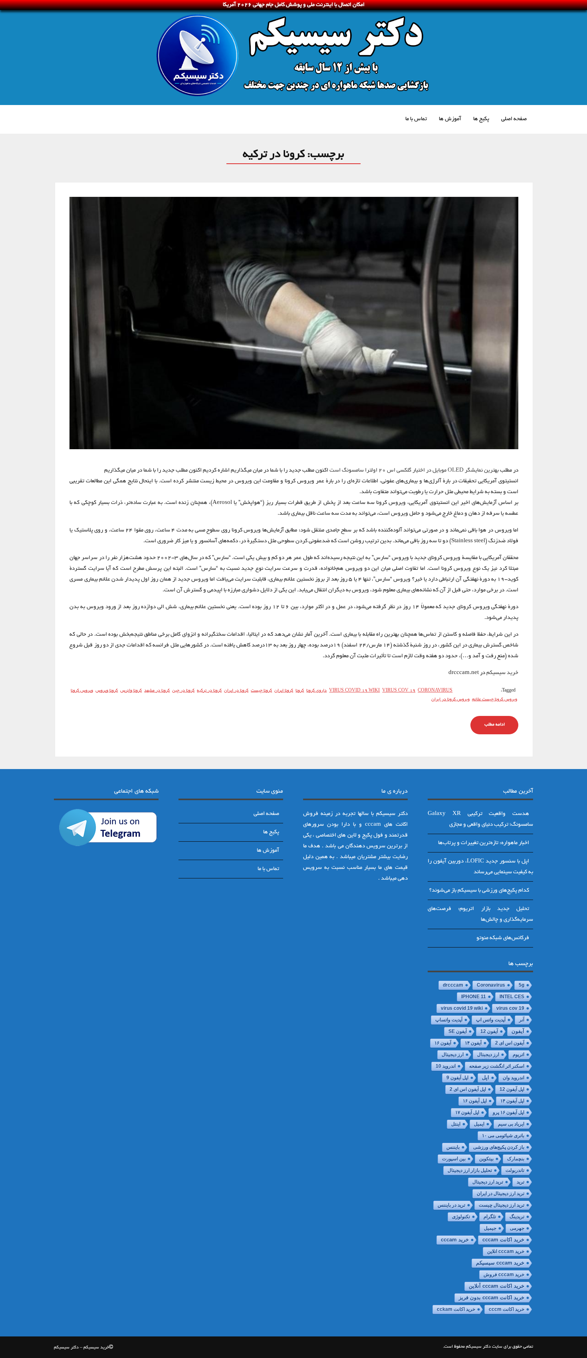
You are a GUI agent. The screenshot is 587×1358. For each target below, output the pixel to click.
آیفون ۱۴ (473, 1043)
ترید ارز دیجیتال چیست (501, 1205)
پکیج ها (481, 119)
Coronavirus (435, 690)
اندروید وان (513, 1077)
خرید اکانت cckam (456, 1309)
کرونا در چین (183, 690)
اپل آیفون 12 (512, 1089)
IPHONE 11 (473, 996)
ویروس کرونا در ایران (450, 699)
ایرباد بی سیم (511, 1124)
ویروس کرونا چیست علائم (494, 699)
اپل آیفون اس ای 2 (468, 1089)
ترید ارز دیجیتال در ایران (500, 1193)
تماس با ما (416, 119)
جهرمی (517, 1228)
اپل (485, 1077)
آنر (521, 1020)
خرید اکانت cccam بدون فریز (491, 1298)
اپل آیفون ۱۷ (467, 1112)
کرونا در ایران (236, 690)
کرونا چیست (261, 690)
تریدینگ (517, 1216)
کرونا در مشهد (157, 690)
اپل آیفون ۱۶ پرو (508, 1112)
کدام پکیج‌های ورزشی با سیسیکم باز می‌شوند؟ (479, 891)
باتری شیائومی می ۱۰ (503, 1135)
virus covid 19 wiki (354, 690)
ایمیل (479, 1124)
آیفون (518, 1031)
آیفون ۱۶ (442, 1043)
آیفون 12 (489, 1031)
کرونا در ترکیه (209, 690)
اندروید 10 (446, 1066)
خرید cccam (455, 1240)
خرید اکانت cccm (506, 1309)
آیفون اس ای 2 (509, 1043)
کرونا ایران (283, 690)
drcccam (453, 985)
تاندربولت (515, 1170)
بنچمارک (515, 1159)
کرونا (299, 690)
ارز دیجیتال (453, 1054)
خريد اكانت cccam (503, 1240)
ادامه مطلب (494, 724)
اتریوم (518, 1054)
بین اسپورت (454, 1159)
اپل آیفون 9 (457, 1077)
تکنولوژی (461, 1216)
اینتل (455, 1124)
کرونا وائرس (131, 690)
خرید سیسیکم (502, 673)
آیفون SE (457, 1031)
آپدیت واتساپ (448, 1020)
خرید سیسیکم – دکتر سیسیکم (81, 1347)
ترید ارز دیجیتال (487, 1182)
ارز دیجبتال (488, 1054)
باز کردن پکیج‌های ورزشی (498, 1147)
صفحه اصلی (514, 119)
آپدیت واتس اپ (491, 1020)
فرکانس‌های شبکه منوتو (502, 938)
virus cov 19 (398, 690)
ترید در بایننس (451, 1205)
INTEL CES (512, 996)
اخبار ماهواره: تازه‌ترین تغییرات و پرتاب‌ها (483, 843)
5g (521, 985)
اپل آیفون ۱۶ (475, 1101)
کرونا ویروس (106, 690)
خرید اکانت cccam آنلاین (496, 1286)
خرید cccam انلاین (505, 1251)
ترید (520, 1182)
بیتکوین (486, 1159)
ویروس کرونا (82, 690)
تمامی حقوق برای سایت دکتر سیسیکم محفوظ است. (488, 1346)
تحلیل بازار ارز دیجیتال (470, 1170)
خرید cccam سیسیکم (500, 1263)
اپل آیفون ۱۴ (512, 1101)
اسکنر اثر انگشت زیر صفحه (496, 1066)
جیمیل (490, 1228)
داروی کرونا (316, 690)
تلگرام (490, 1216)
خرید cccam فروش (504, 1274)
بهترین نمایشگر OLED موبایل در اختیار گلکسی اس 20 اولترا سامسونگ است (414, 471)
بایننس (453, 1147)
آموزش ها (450, 119)
